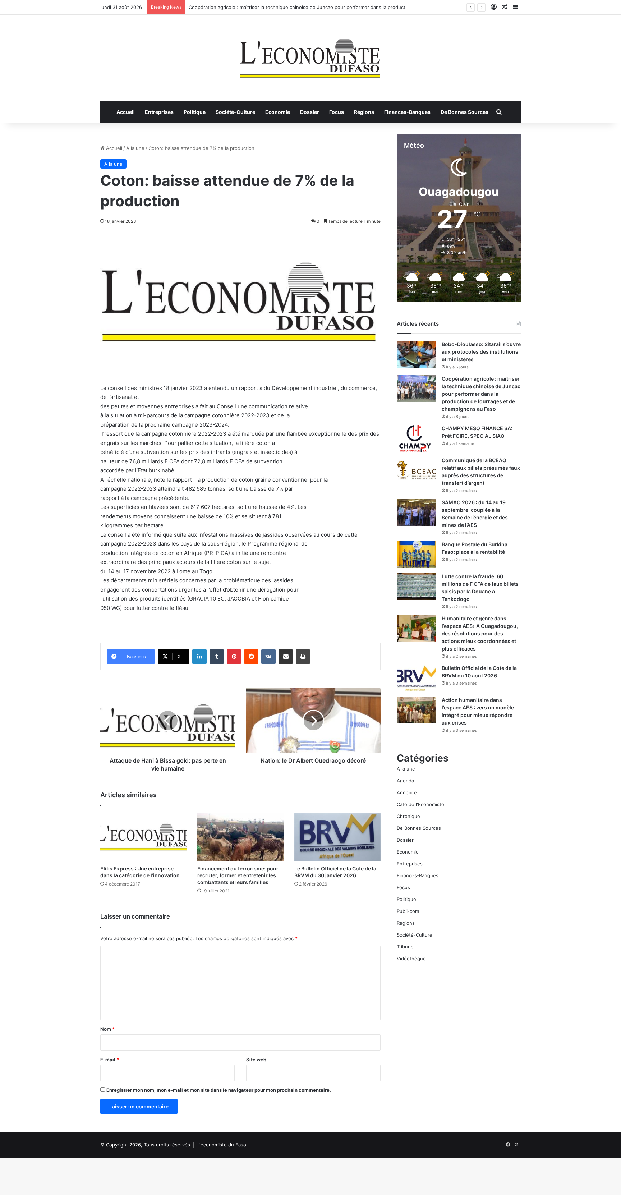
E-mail (109, 1059)
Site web (256, 1059)
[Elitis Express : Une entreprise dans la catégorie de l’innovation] (143, 837)
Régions (364, 112)
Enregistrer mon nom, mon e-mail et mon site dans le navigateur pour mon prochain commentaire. (218, 1090)
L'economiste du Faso (221, 1145)
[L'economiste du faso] (310, 54)
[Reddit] (251, 656)
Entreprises (159, 112)
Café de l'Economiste (420, 804)
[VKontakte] (268, 656)
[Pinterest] (234, 656)
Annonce (407, 792)
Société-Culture (235, 112)
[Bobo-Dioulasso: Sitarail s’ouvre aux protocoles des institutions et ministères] (416, 354)
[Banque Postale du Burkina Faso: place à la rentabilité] (416, 554)
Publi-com (408, 911)
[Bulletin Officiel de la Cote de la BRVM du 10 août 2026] (416, 678)
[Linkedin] (199, 656)
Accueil (125, 112)
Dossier (309, 112)
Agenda (405, 780)
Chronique (408, 816)
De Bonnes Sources (464, 112)
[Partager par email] (286, 656)
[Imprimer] (303, 656)
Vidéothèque (411, 958)
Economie (277, 112)
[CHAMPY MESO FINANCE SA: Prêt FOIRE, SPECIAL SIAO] (416, 438)
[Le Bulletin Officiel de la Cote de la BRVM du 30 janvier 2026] (337, 837)
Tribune (405, 947)
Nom (107, 1029)
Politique (195, 112)
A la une (135, 148)
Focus (336, 112)
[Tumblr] (217, 656)
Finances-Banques (407, 112)
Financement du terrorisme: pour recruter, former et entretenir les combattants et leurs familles (238, 875)
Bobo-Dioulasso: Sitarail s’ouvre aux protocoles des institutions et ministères (481, 351)
